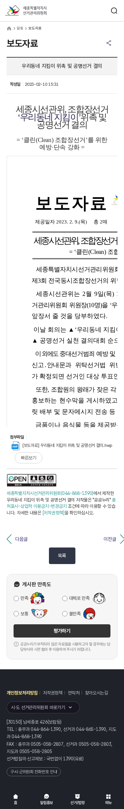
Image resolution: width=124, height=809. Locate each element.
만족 (24, 598)
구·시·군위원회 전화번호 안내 (33, 771)
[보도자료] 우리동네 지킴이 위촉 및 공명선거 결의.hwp (67, 445)
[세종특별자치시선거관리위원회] (38, 11)
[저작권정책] (53, 512)
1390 (68, 758)
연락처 (73, 692)
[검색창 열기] (114, 10)
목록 (62, 556)
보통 (24, 613)
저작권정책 (52, 692)
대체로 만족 (79, 598)
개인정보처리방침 (22, 692)
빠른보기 (28, 457)
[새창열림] (32, 480)
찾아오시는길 (96, 692)
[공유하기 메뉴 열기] (108, 43)
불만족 (75, 613)
